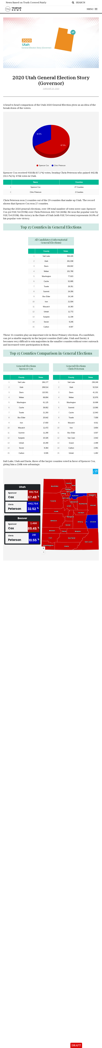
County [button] (46, 251)
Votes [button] (65, 251)
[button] (92, 9)
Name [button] (35, 182)
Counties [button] (79, 182)
